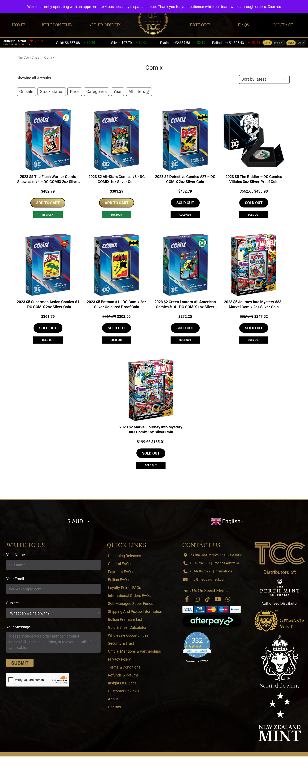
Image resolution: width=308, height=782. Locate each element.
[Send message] (20, 663)
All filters (136, 91)
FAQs (243, 25)
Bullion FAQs (118, 579)
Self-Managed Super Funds (130, 603)
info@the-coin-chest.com (208, 579)
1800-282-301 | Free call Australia (214, 563)
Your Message (18, 627)
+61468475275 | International (211, 571)
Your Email (15, 579)
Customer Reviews (123, 691)
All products (104, 25)
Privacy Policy (119, 659)
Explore (200, 25)
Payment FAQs (120, 571)
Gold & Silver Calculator (127, 627)
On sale (26, 91)
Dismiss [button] (274, 6)
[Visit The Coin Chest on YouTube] (217, 599)
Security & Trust (121, 643)
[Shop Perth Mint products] (280, 592)
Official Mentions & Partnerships (134, 651)
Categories (96, 91)
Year (117, 91)
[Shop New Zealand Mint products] (280, 717)
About (113, 699)
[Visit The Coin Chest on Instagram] (197, 599)
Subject (12, 603)
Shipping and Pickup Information (135, 611)
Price (75, 91)
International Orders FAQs (129, 595)
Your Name (15, 555)
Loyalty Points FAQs (124, 587)
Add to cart (48, 203)
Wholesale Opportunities (128, 635)
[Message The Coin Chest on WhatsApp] (228, 599)
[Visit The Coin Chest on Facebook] (187, 599)
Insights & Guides (122, 683)
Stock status (51, 91)
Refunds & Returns (123, 675)
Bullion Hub (56, 25)
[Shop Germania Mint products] (280, 621)
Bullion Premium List (125, 619)
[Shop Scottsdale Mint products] (279, 661)
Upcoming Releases (124, 556)
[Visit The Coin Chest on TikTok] (207, 599)
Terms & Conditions (124, 667)
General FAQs (119, 564)
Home (18, 25)
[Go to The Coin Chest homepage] (280, 553)
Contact (282, 25)
